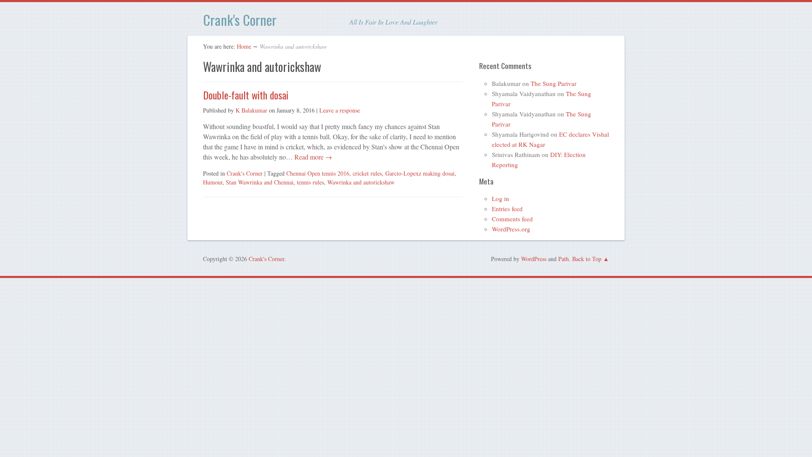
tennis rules (310, 182)
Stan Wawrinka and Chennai (260, 182)
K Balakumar (251, 110)
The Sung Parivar (553, 83)
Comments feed (512, 219)
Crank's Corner (240, 20)
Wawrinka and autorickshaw (361, 182)
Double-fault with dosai (245, 94)
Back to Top (586, 259)
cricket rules (367, 173)
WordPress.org (511, 229)
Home (244, 46)
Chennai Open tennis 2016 (317, 173)
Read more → (312, 156)
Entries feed (507, 208)
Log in (500, 198)
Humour (212, 182)
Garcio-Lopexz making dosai (420, 173)
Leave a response (339, 110)
